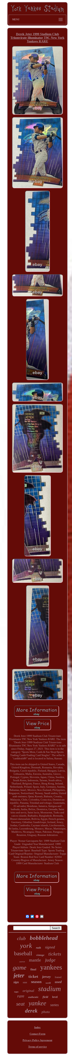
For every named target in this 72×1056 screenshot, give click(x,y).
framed (58, 977)
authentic (33, 997)
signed (50, 947)
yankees (51, 967)
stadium (49, 989)
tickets (54, 953)
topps (16, 992)
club (21, 938)
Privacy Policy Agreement (37, 1040)
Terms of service (37, 1046)
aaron (22, 961)
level (55, 997)
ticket (33, 976)
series (54, 1005)
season (36, 982)
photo (46, 1012)
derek (31, 1011)
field (45, 997)
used (58, 982)
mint (25, 982)
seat (20, 1004)
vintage (40, 954)
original (28, 991)
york (26, 945)
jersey (46, 977)
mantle (35, 960)
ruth (38, 947)
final (33, 969)
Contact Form (37, 1033)
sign (16, 982)
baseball (23, 953)
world (48, 983)
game (19, 967)
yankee (37, 1003)
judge (50, 960)
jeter (19, 975)
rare (20, 996)
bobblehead (44, 938)
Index (37, 1027)
